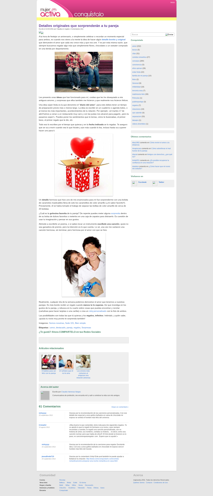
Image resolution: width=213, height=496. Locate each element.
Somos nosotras (56, 323)
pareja (69, 327)
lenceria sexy (137, 91)
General (135, 83)
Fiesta (89, 488)
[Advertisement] (89, 19)
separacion (136, 116)
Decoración (89, 485)
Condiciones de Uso (161, 482)
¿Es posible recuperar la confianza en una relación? (150, 161)
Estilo (75, 482)
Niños (74, 485)
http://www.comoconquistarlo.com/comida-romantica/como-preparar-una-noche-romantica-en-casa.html (94, 460)
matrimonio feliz (138, 94)
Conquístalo (63, 490)
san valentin (137, 113)
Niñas (67, 485)
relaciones (136, 109)
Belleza (61, 482)
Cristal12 (42, 425)
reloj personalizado (97, 311)
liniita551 (136, 160)
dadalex (135, 166)
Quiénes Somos (139, 482)
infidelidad (136, 87)
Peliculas (136, 98)
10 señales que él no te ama (66, 372)
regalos (67, 29)
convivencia (137, 65)
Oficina (95, 488)
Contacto (149, 482)
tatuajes (135, 120)
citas (134, 54)
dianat (134, 154)
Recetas (62, 480)
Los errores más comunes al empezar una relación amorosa (83, 374)
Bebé (61, 485)
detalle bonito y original (113, 39)
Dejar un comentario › (120, 407)
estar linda (136, 72)
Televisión (81, 488)
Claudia (59, 29)
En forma (83, 482)
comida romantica (139, 57)
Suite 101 (69, 323)
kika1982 (136, 143)
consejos (135, 61)
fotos (134, 79)
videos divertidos (139, 124)
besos (134, 50)
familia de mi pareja (140, 76)
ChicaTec (62, 488)
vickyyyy (42, 413)
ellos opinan (137, 68)
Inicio (173, 2)
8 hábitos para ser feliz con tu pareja (49, 372)
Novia (81, 485)
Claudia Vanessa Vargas (71, 392)
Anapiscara (136, 148)
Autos (102, 488)
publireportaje (137, 102)
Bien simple (80, 323)
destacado (60, 327)
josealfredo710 (48, 456)
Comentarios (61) (77, 29)
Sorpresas (86, 327)
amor (52, 327)
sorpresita (115, 213)
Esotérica (72, 488)
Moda (69, 482)
